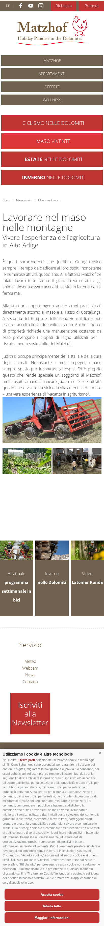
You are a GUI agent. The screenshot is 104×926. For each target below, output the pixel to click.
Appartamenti (52, 73)
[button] (100, 753)
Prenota (91, 6)
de (8, 6)
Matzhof (52, 30)
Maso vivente (53, 141)
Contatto (30, 681)
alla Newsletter (30, 714)
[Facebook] (21, 6)
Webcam (30, 668)
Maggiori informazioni (52, 918)
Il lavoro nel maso (48, 200)
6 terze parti (26, 760)
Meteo (30, 661)
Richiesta (64, 6)
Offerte (52, 86)
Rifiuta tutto (52, 906)
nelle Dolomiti (53, 159)
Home (6, 200)
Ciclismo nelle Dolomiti (53, 123)
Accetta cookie (52, 895)
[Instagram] (41, 6)
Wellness (52, 99)
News (30, 675)
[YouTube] (31, 6)
